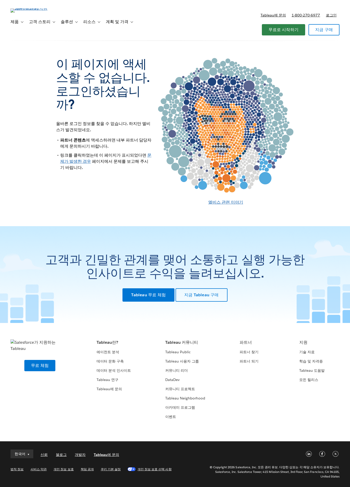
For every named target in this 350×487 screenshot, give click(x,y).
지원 (303, 342)
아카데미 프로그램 (180, 407)
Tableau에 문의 (273, 15)
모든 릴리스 (308, 379)
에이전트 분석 (108, 352)
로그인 (331, 15)
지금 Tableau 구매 (201, 295)
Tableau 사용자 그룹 (182, 361)
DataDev (172, 379)
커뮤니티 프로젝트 (180, 389)
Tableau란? (107, 342)
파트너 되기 (249, 361)
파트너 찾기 (249, 352)
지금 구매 (324, 29)
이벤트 (170, 416)
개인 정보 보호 (64, 469)
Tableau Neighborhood (185, 398)
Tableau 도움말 (312, 370)
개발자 (80, 454)
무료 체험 (40, 365)
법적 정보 (17, 469)
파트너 (246, 342)
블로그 (61, 454)
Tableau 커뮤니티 (181, 342)
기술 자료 (307, 352)
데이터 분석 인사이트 (114, 370)
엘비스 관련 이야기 (225, 202)
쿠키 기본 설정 (111, 469)
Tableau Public (178, 352)
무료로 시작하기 (284, 29)
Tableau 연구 (107, 379)
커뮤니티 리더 (176, 370)
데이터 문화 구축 (110, 361)
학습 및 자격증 (311, 361)
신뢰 (44, 454)
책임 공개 (87, 469)
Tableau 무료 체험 (148, 295)
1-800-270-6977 (306, 15)
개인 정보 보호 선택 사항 (154, 469)
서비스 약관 (38, 469)
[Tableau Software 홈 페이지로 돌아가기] (30, 8)
